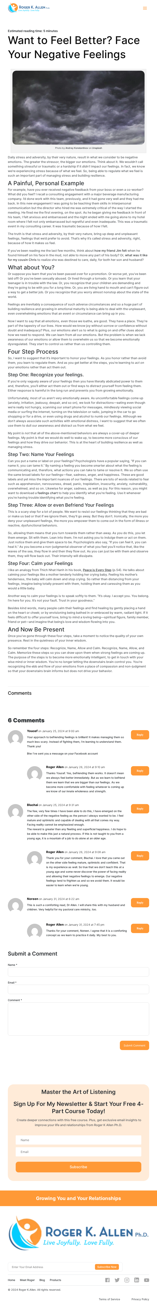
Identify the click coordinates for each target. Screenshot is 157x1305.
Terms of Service (109, 1299)
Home (11, 1280)
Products (55, 1280)
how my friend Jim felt (110, 250)
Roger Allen (55, 767)
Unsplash (97, 148)
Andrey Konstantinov (76, 148)
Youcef (32, 731)
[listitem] (78, 31)
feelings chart (48, 493)
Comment (15, 1000)
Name (12, 964)
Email (12, 982)
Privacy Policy (140, 1299)
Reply (140, 734)
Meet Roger (27, 1280)
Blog (42, 1280)
